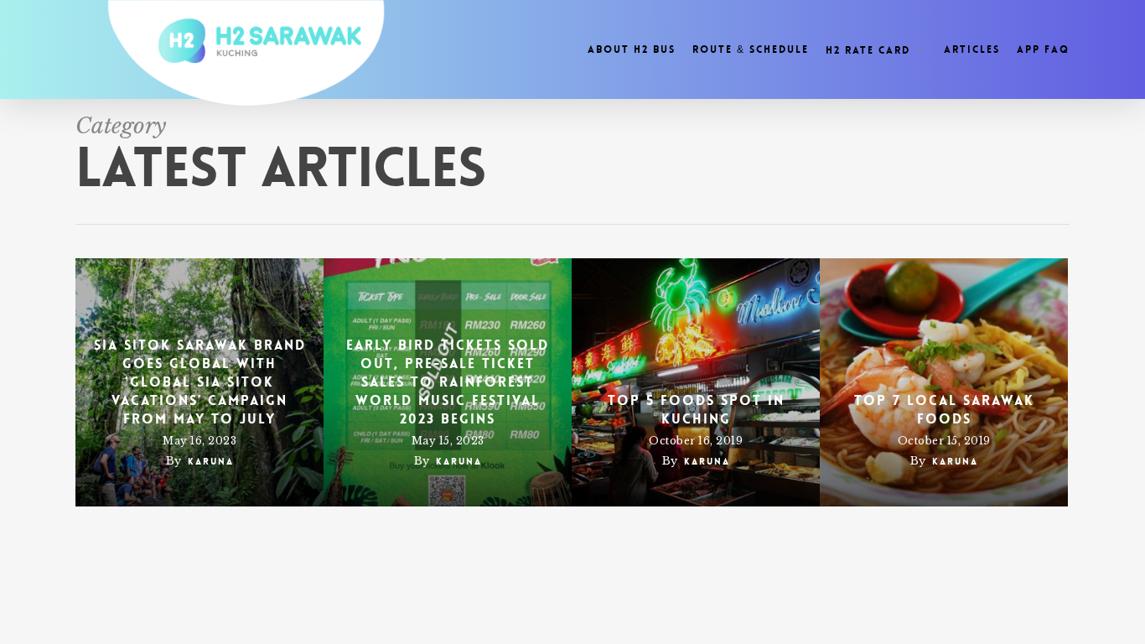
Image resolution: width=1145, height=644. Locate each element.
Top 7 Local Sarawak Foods (944, 410)
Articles (972, 49)
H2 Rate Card (868, 49)
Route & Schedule (750, 49)
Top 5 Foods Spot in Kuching (696, 410)
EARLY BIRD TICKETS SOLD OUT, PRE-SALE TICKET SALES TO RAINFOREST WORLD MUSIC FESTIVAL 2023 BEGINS (447, 382)
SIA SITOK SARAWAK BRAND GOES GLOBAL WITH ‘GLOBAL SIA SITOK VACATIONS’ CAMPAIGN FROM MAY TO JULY (200, 382)
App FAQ (1043, 49)
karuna (211, 461)
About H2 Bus (632, 49)
